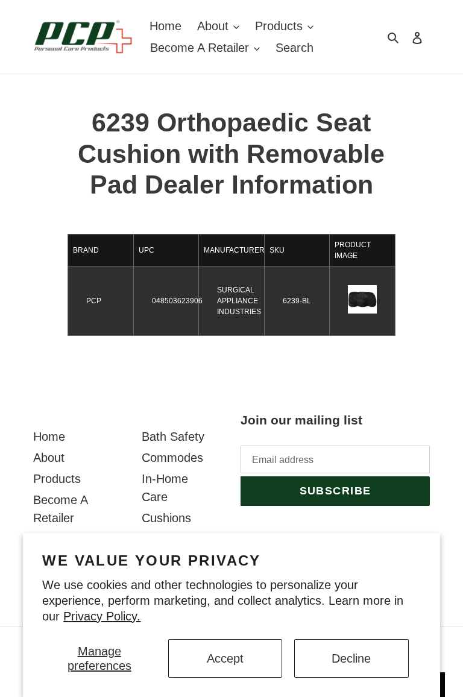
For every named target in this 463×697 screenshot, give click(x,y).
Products (57, 478)
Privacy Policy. (101, 616)
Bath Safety (173, 436)
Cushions (166, 518)
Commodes (172, 457)
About (49, 457)
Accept (225, 658)
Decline (351, 658)
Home (49, 436)
